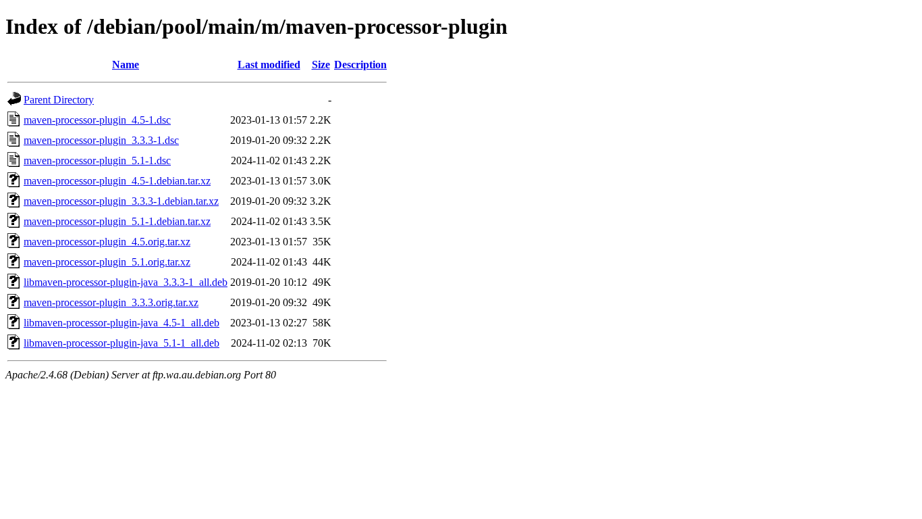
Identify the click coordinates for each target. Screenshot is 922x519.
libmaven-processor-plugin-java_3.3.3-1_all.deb (125, 282)
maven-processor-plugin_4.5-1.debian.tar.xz (117, 181)
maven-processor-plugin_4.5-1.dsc (97, 120)
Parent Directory (59, 99)
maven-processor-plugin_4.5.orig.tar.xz (107, 241)
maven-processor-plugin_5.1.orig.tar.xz (107, 262)
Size (321, 64)
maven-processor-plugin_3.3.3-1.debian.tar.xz (121, 201)
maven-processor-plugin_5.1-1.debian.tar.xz (117, 221)
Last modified (269, 64)
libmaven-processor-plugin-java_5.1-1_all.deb (121, 343)
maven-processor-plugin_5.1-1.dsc (97, 160)
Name (125, 64)
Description (360, 64)
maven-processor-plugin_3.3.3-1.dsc (101, 140)
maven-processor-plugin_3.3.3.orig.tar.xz (111, 302)
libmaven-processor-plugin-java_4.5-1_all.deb (121, 322)
